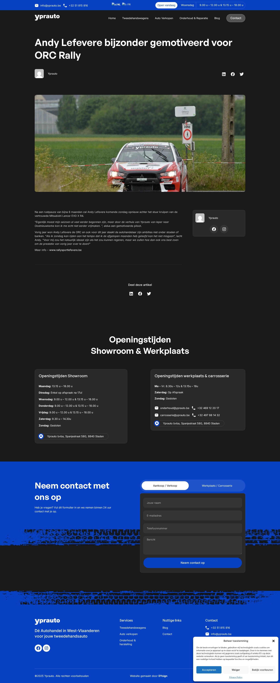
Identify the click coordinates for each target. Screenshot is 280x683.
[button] (273, 641)
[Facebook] (38, 648)
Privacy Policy (235, 677)
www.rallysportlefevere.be (65, 250)
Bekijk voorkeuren (262, 669)
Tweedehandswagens (135, 18)
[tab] (165, 485)
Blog (217, 18)
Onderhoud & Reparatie (194, 18)
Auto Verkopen (164, 18)
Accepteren (209, 669)
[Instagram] (46, 648)
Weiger (236, 669)
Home (112, 18)
